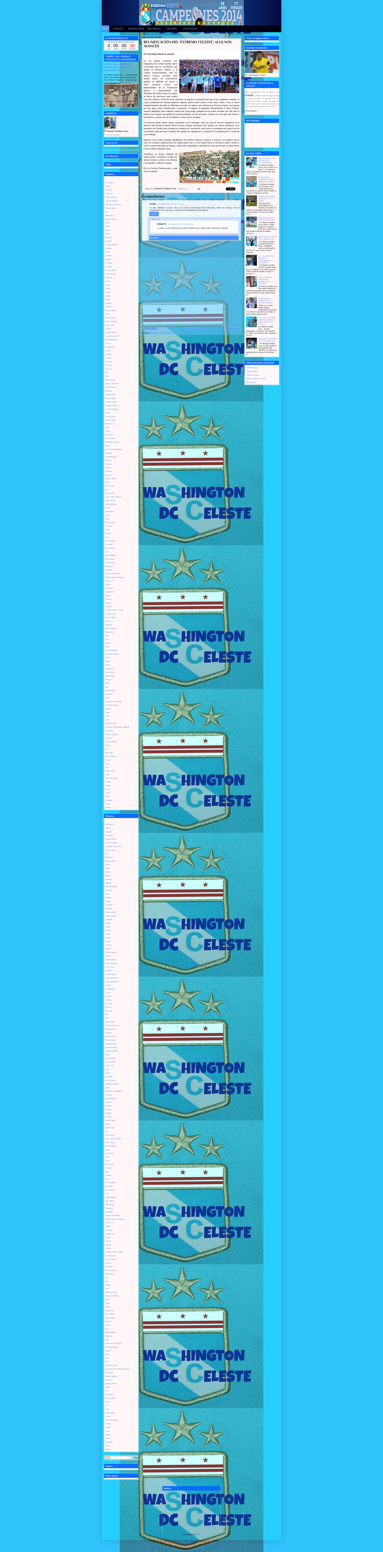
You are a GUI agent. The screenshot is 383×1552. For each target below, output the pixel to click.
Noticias (108, 603)
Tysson (108, 760)
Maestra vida (110, 562)
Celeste (108, 288)
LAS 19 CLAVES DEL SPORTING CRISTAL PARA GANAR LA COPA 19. (266, 320)
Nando (107, 595)
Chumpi (108, 328)
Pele (106, 635)
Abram (107, 186)
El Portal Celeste (252, 367)
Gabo (107, 427)
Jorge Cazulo (110, 500)
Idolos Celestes (110, 478)
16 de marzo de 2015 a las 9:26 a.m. (180, 224)
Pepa (107, 646)
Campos (108, 259)
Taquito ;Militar (110, 741)
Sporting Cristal (111, 723)
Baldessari (109, 215)
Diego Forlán (110, 380)
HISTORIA (172, 29)
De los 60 (108, 361)
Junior (107, 507)
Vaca (107, 763)
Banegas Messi (110, 219)
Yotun (107, 803)
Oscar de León (110, 613)
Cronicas (108, 354)
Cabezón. (108, 248)
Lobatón (108, 533)
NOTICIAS (118, 29)
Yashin (107, 793)
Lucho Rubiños (110, 555)
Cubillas (108, 358)
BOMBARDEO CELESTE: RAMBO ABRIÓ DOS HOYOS (266, 179)
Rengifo (108, 679)
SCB (107, 698)
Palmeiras (108, 624)
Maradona (109, 570)
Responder (154, 214)
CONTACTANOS (190, 29)
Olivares (108, 606)
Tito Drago (109, 752)
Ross (107, 687)
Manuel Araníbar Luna (117, 131)
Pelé (106, 639)
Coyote (108, 350)
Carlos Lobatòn (110, 270)
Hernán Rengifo (111, 456)
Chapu (107, 299)
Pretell (107, 661)
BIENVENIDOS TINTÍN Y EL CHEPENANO (267, 238)
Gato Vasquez (110, 438)
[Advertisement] (191, 305)
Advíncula (109, 193)
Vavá (107, 767)
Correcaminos (110, 347)
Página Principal (193, 328)
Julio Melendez (110, 504)
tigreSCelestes (251, 382)
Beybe (107, 226)
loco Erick (109, 544)
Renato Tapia (110, 675)
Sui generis (109, 730)
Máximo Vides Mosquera (114, 577)
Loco (107, 537)
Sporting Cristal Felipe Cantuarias (117, 727)
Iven (107, 489)
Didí (107, 376)
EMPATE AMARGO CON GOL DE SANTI (266, 218)
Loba (107, 529)
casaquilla (108, 277)
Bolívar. (108, 230)
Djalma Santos (110, 387)
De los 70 (108, 365)
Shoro (107, 712)
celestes (108, 296)
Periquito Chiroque (112, 654)
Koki (107, 518)
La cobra (108, 526)
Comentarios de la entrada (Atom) (163, 333)
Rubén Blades (110, 690)
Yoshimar (108, 800)
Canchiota (109, 263)
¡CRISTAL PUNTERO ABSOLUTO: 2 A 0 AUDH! (266, 198)
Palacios (108, 621)
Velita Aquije (110, 770)
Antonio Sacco (110, 208)
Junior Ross (109, 511)
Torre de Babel (110, 756)
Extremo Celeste (111, 405)
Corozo (108, 343)
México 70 (109, 581)
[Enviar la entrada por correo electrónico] (198, 189)
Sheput (107, 708)
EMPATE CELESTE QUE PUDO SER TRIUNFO (267, 340)
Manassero (109, 566)
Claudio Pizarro (111, 332)
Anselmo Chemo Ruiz (113, 204)
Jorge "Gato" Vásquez (113, 496)
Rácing (107, 665)
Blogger (198, 1534)
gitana (107, 445)
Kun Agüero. (110, 522)
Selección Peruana (111, 705)
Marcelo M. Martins (112, 573)
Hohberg (108, 471)
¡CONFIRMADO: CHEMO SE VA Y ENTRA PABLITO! (265, 300)
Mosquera (109, 588)
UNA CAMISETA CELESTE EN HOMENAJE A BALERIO (265, 280)
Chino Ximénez (111, 310)
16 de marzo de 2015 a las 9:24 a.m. (170, 204)
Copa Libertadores (111, 339)
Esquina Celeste (111, 401)
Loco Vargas (109, 548)
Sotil (107, 719)
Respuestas (156, 219)
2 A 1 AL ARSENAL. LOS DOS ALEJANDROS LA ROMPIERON (266, 259)
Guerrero (108, 453)
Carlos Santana (110, 274)
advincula (108, 189)
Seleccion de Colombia (113, 701)
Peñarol (108, 643)
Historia (108, 467)
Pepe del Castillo (111, 650)
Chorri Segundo (111, 321)
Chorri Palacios (110, 317)
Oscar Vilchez (110, 617)
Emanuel (108, 391)
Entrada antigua (234, 328)
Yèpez (107, 796)
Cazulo (107, 285)
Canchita (108, 266)
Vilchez (108, 782)
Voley (107, 789)
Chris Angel (109, 325)
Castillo (108, 281)
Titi (106, 749)
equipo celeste (110, 394)
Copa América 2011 (112, 336)
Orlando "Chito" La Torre (114, 610)
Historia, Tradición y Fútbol (256, 378)
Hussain (108, 475)
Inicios (107, 482)
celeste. (108, 292)
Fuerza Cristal (110, 420)
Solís (107, 716)
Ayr (106, 211)
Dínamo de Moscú (112, 383)
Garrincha (109, 434)
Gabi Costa (109, 423)
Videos (108, 774)
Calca (107, 252)
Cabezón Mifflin (111, 244)
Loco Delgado (110, 540)
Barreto (108, 222)
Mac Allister (109, 559)
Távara (107, 745)
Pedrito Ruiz (109, 632)
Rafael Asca (109, 668)
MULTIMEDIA (154, 29)
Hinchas (108, 464)
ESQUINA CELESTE (136, 29)
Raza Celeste (109, 672)
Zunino (108, 807)
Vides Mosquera (111, 778)
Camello (108, 255)
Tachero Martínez (111, 734)
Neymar (108, 599)
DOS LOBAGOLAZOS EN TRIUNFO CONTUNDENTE (267, 160)
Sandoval (108, 694)
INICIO (105, 29)
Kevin (107, 515)
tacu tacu (108, 738)
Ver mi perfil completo (112, 134)
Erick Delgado (110, 398)
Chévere (108, 306)
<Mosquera (109, 182)
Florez (107, 412)
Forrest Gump (110, 416)
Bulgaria (108, 241)
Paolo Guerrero (110, 628)
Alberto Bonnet (110, 197)
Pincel (107, 657)
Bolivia (108, 233)
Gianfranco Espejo (112, 442)
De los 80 (108, 369)
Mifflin (107, 584)
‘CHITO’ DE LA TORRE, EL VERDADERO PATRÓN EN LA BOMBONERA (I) (118, 67)
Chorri (107, 314)
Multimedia (109, 591)
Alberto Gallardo (111, 201)
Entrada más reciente (149, 328)
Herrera (108, 460)
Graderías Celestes (252, 375)
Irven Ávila (109, 486)
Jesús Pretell (109, 493)
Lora (107, 551)
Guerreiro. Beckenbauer (113, 449)
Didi (107, 372)
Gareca (107, 431)
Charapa (108, 303)
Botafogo (108, 237)
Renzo (107, 683)
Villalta (108, 785)
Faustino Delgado (111, 409)
